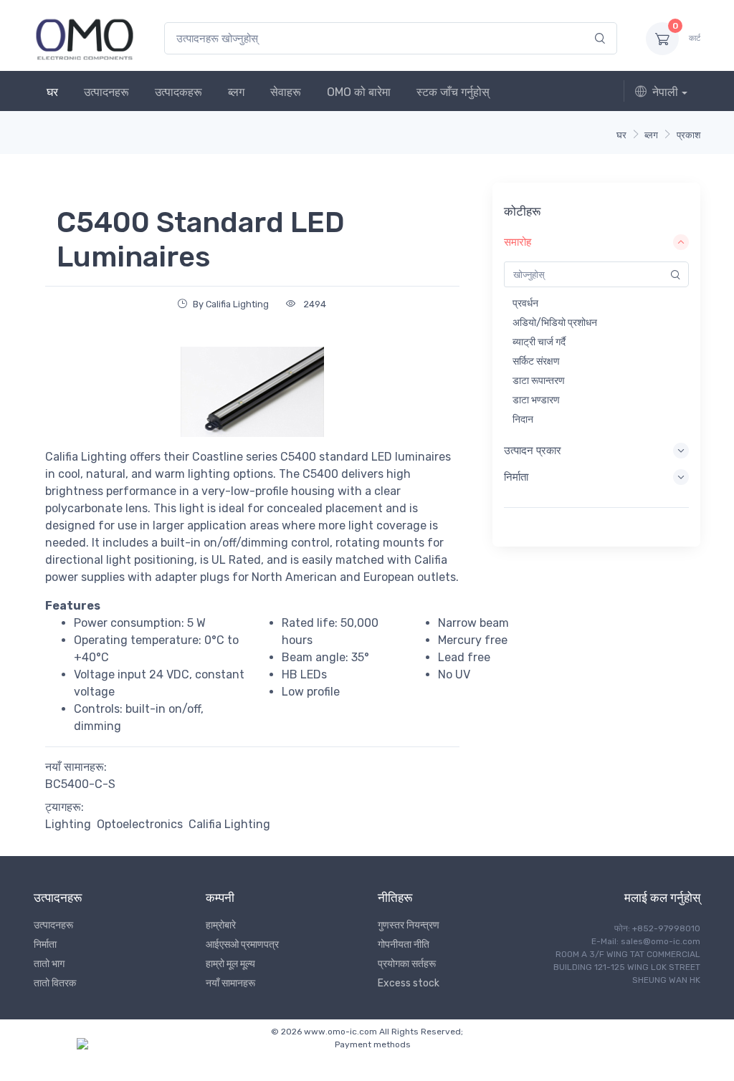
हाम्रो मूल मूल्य (230, 964)
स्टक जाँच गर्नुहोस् (453, 92)
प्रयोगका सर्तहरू (407, 964)
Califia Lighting (229, 824)
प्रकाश (688, 135)
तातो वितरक (55, 983)
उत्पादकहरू (178, 92)
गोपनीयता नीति (403, 944)
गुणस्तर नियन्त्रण (408, 925)
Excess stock (408, 983)
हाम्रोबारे (221, 925)
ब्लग (236, 92)
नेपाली (665, 92)
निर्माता (45, 944)
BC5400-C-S (80, 784)
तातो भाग (49, 964)
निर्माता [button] (516, 477)
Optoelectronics (140, 824)
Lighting (68, 824)
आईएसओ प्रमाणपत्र (242, 944)
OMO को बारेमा (359, 92)
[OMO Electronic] (84, 38)
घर (52, 92)
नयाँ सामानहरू (230, 983)
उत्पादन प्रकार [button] (532, 450)
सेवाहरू (285, 92)
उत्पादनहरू (106, 92)
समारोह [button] (517, 242)
